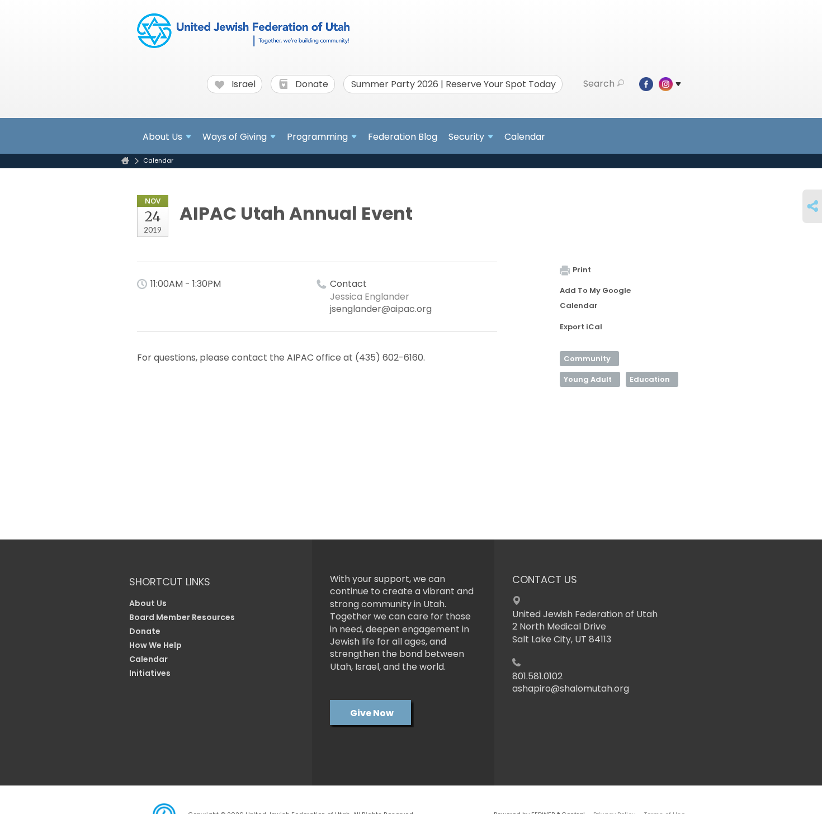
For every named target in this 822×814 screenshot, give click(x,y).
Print (582, 269)
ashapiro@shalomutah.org (570, 688)
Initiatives (150, 673)
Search (599, 83)
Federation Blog (402, 136)
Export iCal (581, 326)
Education (650, 379)
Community (587, 358)
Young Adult (588, 379)
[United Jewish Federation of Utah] (243, 31)
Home (125, 160)
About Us (148, 603)
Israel (242, 84)
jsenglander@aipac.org (381, 308)
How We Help (155, 645)
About (162, 136)
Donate (310, 84)
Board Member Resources (182, 617)
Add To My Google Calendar (595, 298)
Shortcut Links (169, 582)
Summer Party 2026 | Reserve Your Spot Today (453, 84)
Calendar (524, 136)
